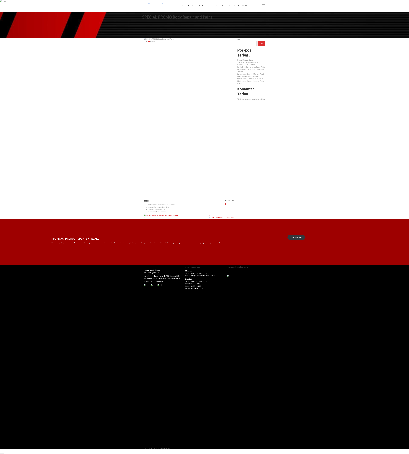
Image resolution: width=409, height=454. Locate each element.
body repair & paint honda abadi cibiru (161, 205)
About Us (237, 6)
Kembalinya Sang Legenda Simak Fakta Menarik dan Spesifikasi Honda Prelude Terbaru (251, 69)
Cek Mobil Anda (296, 237)
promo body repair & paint (157, 209)
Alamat (146, 276)
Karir (230, 6)
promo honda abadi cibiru (157, 212)
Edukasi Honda (221, 6)
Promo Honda (192, 6)
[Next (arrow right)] (3, 453)
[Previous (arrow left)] (1, 453)
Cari (238, 39)
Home (183, 6)
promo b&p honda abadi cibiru (158, 207)
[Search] (263, 5)
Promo (152, 41)
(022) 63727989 (157, 282)
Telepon (147, 282)
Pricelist (201, 6)
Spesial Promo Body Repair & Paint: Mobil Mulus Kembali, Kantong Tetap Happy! (250, 81)
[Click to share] (225, 204)
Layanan (209, 6)
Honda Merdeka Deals (245, 60)
